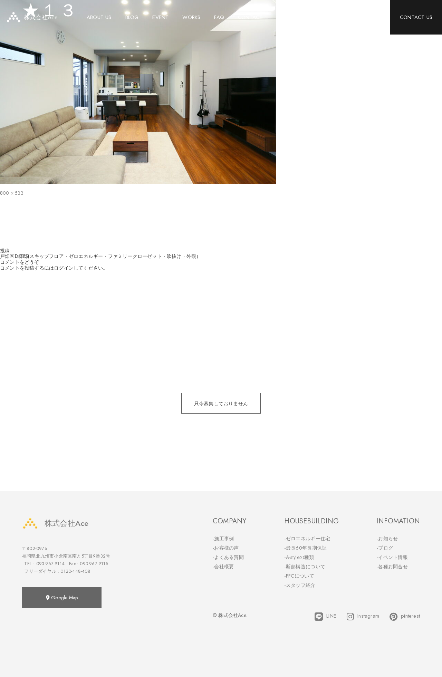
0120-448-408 (75, 571)
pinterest (410, 616)
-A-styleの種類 (299, 557)
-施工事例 (223, 538)
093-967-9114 (50, 563)
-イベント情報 (392, 557)
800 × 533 (11, 193)
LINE (331, 616)
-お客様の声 (226, 547)
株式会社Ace (66, 523)
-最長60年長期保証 (305, 547)
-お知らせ (387, 538)
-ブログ (385, 547)
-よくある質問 (228, 557)
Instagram (368, 616)
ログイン (64, 267)
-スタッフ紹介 (299, 585)
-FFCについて (299, 575)
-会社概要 (223, 566)
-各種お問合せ (392, 566)
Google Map (64, 597)
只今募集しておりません (221, 403)
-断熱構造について (304, 566)
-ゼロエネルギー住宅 (307, 538)
